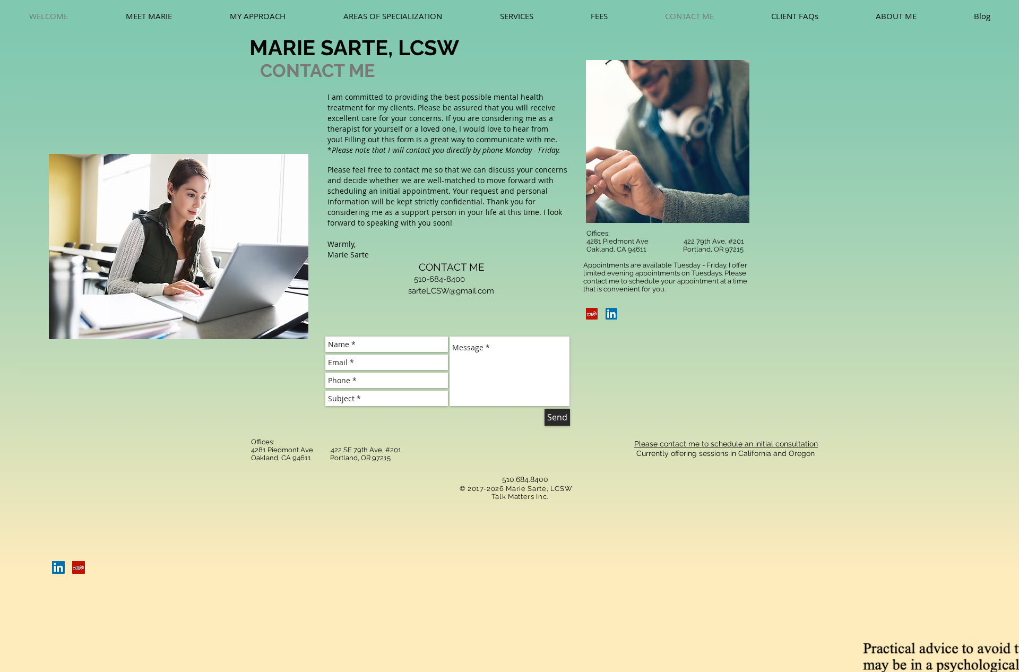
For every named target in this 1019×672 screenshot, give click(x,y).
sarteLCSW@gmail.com (451, 291)
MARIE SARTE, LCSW (354, 47)
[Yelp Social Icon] (592, 314)
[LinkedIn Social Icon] (611, 314)
